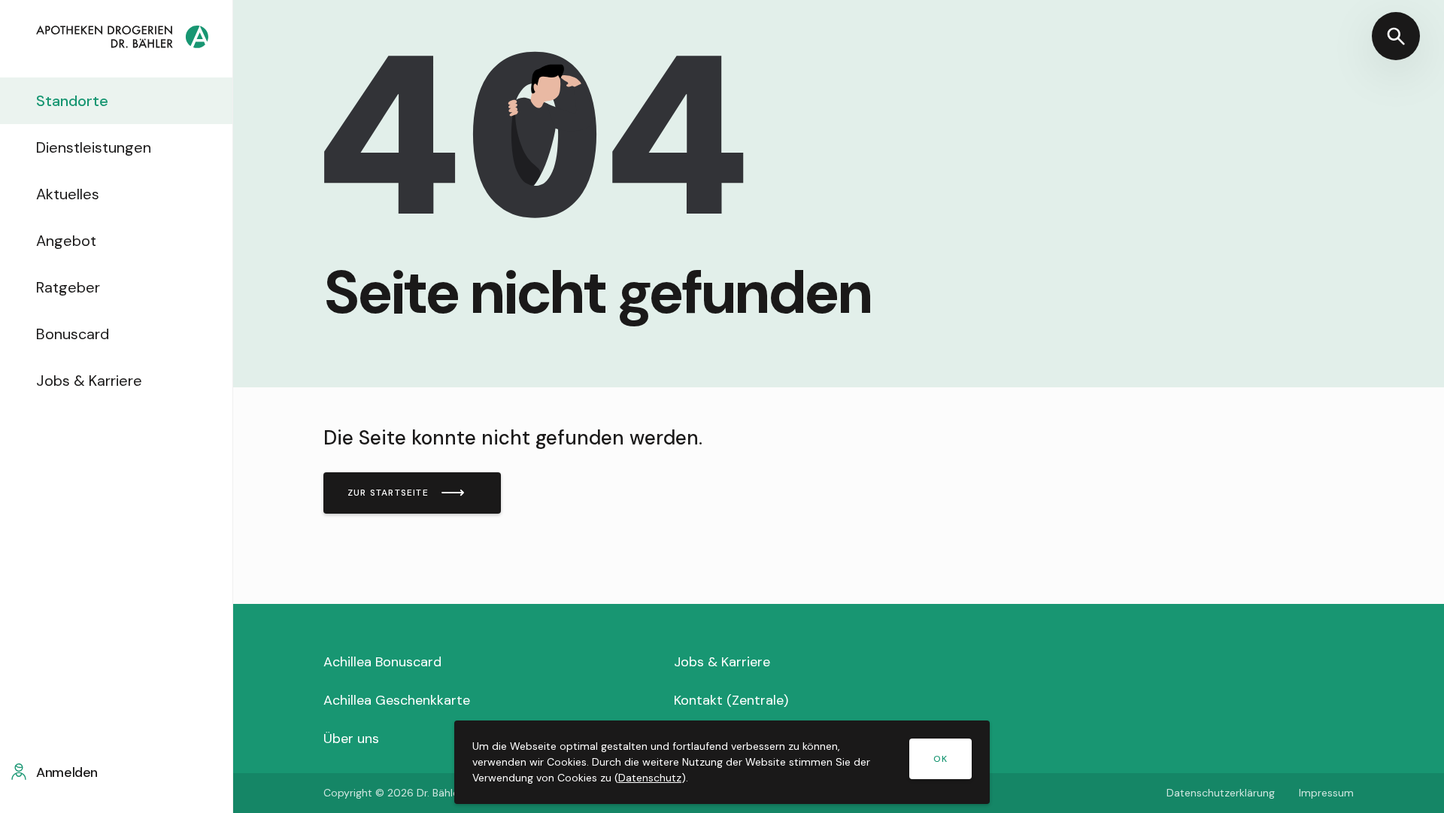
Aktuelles (67, 194)
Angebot (66, 240)
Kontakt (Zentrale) (731, 700)
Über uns (351, 739)
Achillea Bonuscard (382, 662)
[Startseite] (122, 38)
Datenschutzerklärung (1220, 792)
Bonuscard (72, 334)
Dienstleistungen (93, 147)
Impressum (1326, 792)
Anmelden (67, 772)
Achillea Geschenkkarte (396, 700)
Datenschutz (649, 777)
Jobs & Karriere (89, 380)
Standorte (72, 101)
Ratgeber (68, 287)
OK (940, 759)
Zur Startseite (388, 493)
